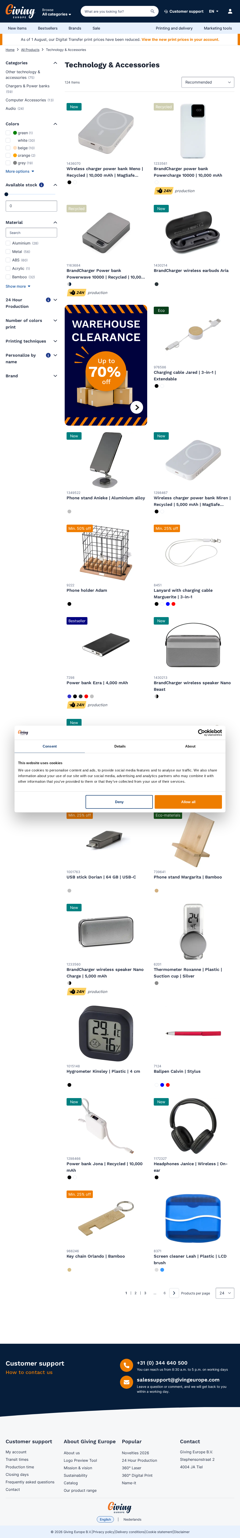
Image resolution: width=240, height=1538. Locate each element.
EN (211, 11)
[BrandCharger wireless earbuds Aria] (193, 233)
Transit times (17, 1459)
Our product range (80, 1490)
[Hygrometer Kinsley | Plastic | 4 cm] (106, 1033)
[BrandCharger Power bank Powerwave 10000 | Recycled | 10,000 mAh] (106, 233)
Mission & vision (78, 1467)
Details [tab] (120, 746)
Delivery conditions (130, 1532)
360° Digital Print (137, 1475)
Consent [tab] (50, 746)
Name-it (129, 1483)
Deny (119, 802)
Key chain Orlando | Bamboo (96, 1256)
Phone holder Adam (87, 590)
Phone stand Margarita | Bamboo (188, 876)
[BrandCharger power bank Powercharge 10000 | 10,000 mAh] (193, 131)
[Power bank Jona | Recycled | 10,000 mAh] (106, 1126)
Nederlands (132, 1519)
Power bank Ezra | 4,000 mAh (97, 682)
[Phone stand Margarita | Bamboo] (193, 839)
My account (16, 1452)
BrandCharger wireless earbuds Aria (191, 270)
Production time (20, 1467)
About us (72, 1452)
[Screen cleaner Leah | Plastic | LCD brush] (193, 1218)
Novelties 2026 (135, 1452)
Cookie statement (159, 1532)
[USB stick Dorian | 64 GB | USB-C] (106, 839)
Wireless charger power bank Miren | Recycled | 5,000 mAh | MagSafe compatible (192, 504)
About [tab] (190, 746)
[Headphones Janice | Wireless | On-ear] (193, 1126)
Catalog (71, 1483)
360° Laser (131, 1467)
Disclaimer (182, 1532)
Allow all (188, 802)
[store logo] (120, 1507)
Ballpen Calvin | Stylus (177, 1071)
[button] (54, 63)
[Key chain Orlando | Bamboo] (106, 1218)
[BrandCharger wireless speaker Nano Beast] (193, 645)
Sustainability (75, 1475)
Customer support (186, 11)
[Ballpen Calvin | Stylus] (193, 1033)
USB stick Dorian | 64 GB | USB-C (101, 876)
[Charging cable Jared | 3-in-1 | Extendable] (193, 335)
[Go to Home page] (21, 11)
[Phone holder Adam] (106, 552)
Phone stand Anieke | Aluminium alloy (106, 497)
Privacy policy (103, 1532)
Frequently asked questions (30, 1482)
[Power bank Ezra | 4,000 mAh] (106, 645)
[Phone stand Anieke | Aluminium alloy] (106, 460)
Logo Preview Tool (80, 1460)
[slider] (6, 194)
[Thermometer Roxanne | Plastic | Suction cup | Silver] (193, 932)
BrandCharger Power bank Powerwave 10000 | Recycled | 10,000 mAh (105, 277)
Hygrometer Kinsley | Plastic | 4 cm (103, 1071)
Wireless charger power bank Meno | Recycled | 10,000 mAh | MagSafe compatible (105, 175)
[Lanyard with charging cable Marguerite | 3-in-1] (193, 552)
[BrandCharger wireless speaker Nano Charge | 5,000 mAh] (106, 932)
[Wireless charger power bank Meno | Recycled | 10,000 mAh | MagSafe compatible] (106, 131)
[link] (119, 1293)
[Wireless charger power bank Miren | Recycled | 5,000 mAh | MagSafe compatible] (193, 460)
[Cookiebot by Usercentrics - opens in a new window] (201, 732)
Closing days (17, 1474)
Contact (13, 1489)
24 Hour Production (139, 1460)
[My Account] (230, 11)
